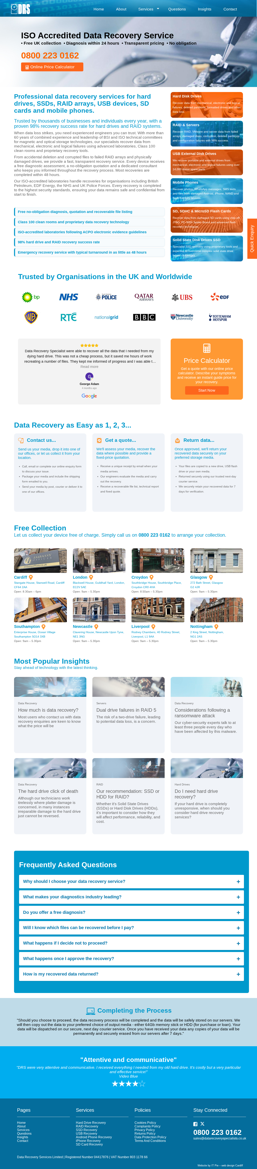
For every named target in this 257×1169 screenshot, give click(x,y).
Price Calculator (207, 360)
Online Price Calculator (51, 66)
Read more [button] (89, 367)
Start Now (206, 390)
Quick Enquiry (251, 238)
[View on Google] (89, 377)
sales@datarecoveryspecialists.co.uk (219, 1138)
